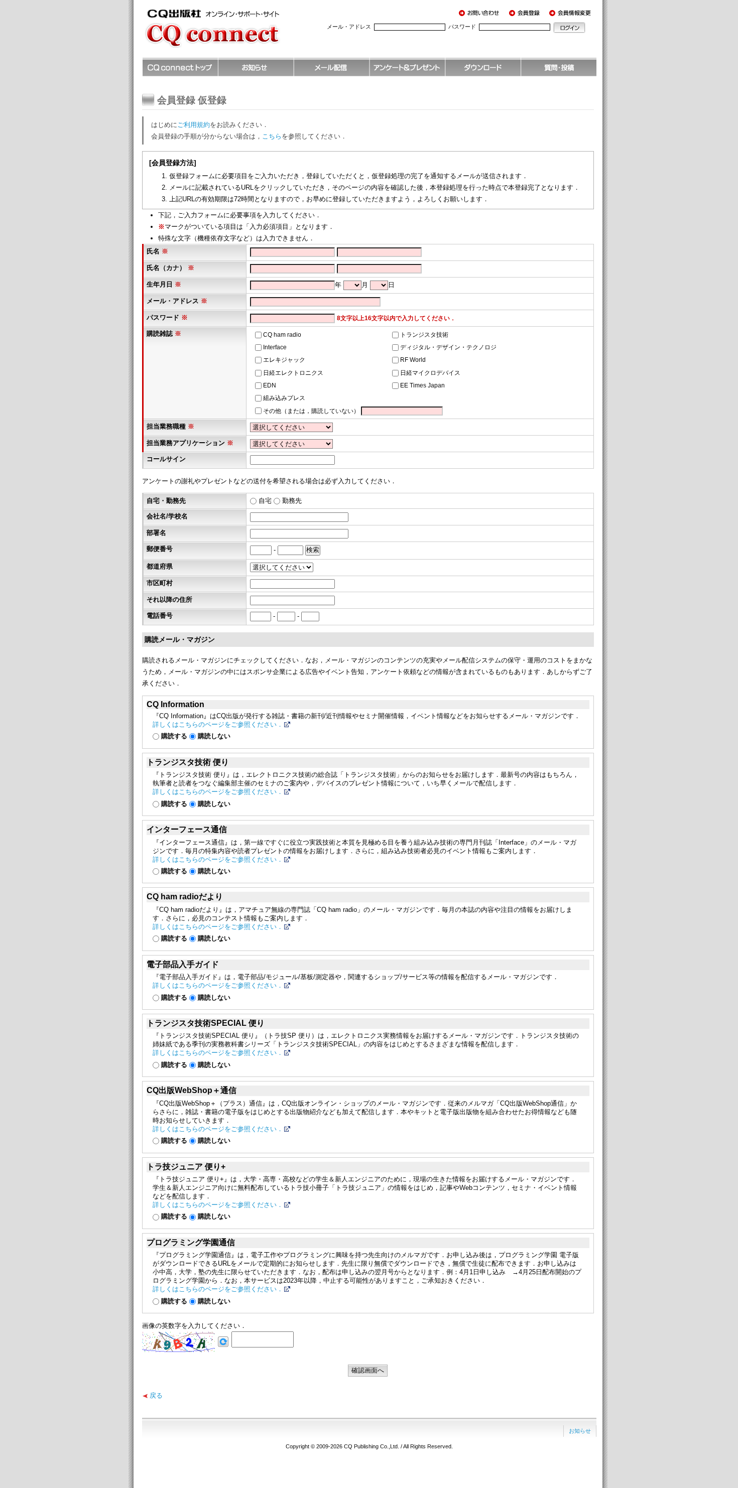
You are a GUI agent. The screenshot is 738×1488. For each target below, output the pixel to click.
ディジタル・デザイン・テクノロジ (448, 347)
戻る (156, 1395)
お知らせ (580, 1431)
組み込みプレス (284, 397)
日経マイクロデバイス (430, 372)
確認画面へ (367, 1370)
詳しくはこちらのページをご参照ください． (218, 724)
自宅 (265, 500)
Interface (275, 347)
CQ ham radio (282, 334)
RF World (413, 359)
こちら (272, 136)
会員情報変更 (571, 13)
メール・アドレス (349, 27)
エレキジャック (284, 359)
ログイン (569, 27)
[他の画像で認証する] (223, 1341)
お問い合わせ (481, 13)
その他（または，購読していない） (311, 411)
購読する (174, 736)
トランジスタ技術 (424, 334)
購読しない (214, 736)
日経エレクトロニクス (293, 372)
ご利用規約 (193, 124)
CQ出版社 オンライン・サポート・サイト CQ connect (227, 33)
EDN (269, 385)
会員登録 (526, 13)
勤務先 (292, 500)
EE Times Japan (422, 385)
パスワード (462, 27)
